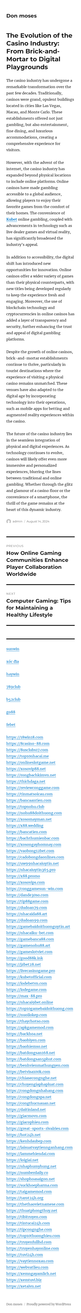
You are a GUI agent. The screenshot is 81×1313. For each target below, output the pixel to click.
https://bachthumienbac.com (32, 838)
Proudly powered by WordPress (49, 1304)
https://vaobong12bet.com (30, 851)
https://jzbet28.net (23, 964)
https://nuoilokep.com (26, 1015)
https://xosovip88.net (26, 768)
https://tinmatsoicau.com (29, 794)
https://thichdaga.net (25, 781)
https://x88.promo (23, 876)
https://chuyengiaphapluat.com (34, 1084)
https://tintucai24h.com (28, 1223)
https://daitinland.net (26, 1109)
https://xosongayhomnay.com (33, 844)
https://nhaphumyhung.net (31, 1166)
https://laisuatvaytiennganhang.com (39, 1147)
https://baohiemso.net (26, 1046)
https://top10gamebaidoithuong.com (39, 1008)
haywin (12, 674)
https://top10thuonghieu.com (33, 1235)
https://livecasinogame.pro (30, 970)
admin (17, 521)
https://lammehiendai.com (30, 1153)
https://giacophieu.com (27, 1122)
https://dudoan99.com (26, 920)
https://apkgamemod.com (30, 1027)
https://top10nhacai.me (27, 756)
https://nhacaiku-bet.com (30, 933)
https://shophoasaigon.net (30, 1179)
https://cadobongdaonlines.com (35, 857)
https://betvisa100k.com (28, 1071)
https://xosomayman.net (29, 819)
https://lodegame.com (26, 989)
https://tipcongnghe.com (29, 1229)
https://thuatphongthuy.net (31, 1210)
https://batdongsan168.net (30, 1052)
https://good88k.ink (24, 958)
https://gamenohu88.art (28, 945)
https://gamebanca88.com (30, 939)
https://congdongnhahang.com (34, 1090)
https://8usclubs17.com (27, 750)
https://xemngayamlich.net (31, 1273)
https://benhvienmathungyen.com (37, 1065)
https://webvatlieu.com (27, 1267)
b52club (13, 699)
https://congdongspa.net (29, 1097)
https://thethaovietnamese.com (35, 1204)
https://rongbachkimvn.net (31, 775)
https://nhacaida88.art (26, 914)
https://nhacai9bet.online (29, 1002)
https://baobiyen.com (25, 1040)
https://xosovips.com (25, 882)
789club (13, 686)
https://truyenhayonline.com (32, 1248)
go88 (10, 712)
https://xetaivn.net (23, 1286)
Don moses (21, 16)
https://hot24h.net (23, 1134)
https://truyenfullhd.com (29, 1242)
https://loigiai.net (22, 1160)
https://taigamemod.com (29, 1191)
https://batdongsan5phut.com (33, 1059)
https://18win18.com (24, 737)
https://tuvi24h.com (24, 1254)
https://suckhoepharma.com (32, 1185)
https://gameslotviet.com (29, 951)
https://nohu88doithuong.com (34, 813)
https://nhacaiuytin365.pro (31, 869)
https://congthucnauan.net (31, 1103)
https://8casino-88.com (28, 743)
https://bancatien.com (26, 832)
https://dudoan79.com (26, 907)
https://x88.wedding (24, 825)
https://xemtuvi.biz (24, 1280)
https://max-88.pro (24, 996)
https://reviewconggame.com (32, 787)
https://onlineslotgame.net (31, 762)
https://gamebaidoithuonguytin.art (38, 926)
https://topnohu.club (25, 806)
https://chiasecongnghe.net (31, 1078)
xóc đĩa (12, 661)
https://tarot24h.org (24, 1198)
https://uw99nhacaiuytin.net (32, 863)
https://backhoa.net (24, 1034)
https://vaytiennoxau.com (30, 1261)
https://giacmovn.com (26, 1116)
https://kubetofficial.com (29, 977)
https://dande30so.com (27, 895)
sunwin (12, 649)
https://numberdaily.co (27, 1172)
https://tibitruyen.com (26, 1217)
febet (11, 724)
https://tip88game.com (27, 901)
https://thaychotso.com (27, 1021)
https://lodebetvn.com (26, 983)
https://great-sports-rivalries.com (37, 1128)
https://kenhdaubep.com (28, 1141)
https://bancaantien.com (28, 800)
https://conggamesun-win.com (34, 888)
